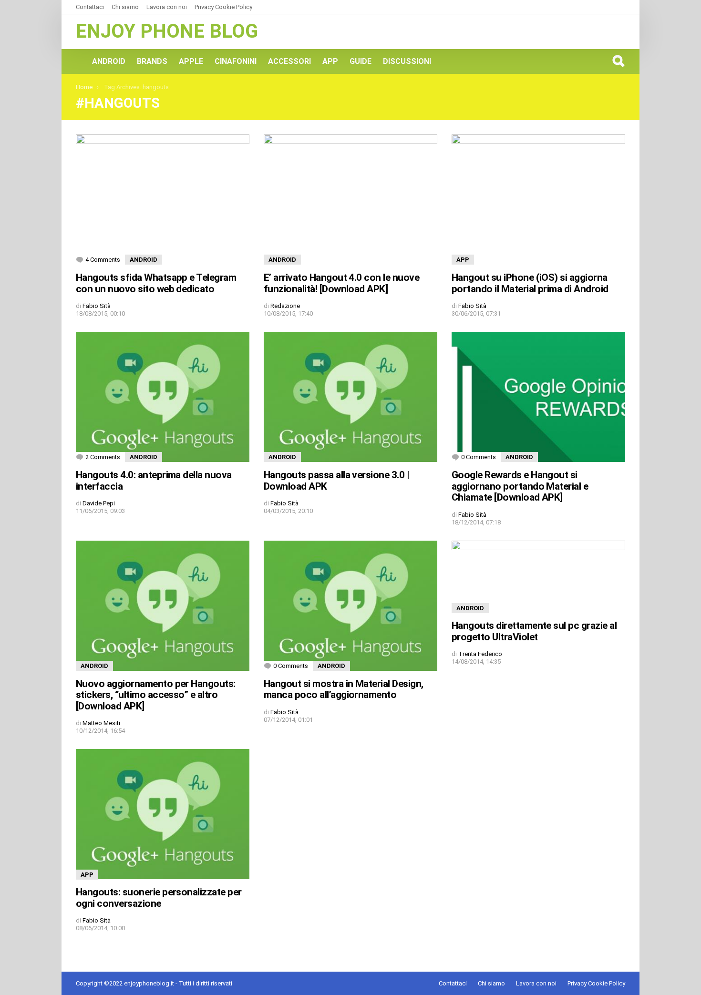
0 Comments (478, 457)
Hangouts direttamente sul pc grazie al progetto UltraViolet (534, 631)
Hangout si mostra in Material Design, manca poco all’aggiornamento (343, 689)
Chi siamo (125, 6)
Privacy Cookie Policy (223, 6)
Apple (191, 61)
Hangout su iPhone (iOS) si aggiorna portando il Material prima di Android (530, 283)
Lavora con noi (166, 6)
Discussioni (407, 61)
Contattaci (90, 6)
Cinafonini (236, 61)
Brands (152, 61)
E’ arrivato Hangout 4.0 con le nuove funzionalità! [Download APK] (341, 283)
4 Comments (102, 259)
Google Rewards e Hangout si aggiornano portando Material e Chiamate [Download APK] (520, 486)
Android (108, 61)
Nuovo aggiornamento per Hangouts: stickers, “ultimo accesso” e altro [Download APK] (156, 695)
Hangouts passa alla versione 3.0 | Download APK (336, 480)
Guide (360, 61)
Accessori (289, 61)
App (330, 61)
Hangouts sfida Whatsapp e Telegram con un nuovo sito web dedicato (156, 283)
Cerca (618, 61)
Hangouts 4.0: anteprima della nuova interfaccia (154, 480)
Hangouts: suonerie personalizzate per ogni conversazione (159, 897)
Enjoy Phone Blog (167, 31)
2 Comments (102, 457)
